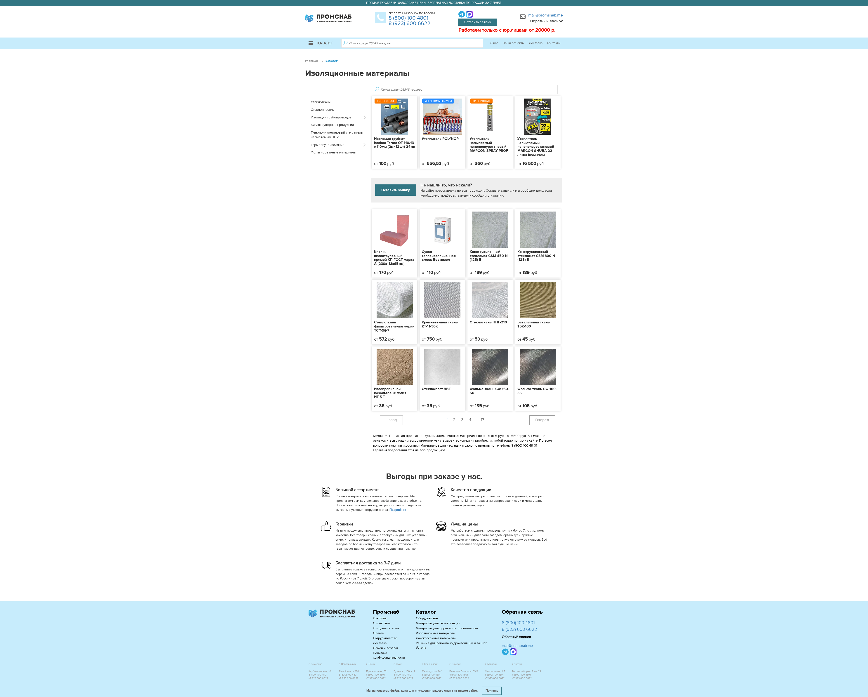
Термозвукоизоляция (327, 145)
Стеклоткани (320, 102)
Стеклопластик (322, 110)
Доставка (535, 43)
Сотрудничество (385, 638)
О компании (382, 623)
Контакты (554, 43)
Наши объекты (513, 43)
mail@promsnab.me (545, 15)
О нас (494, 43)
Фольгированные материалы (333, 152)
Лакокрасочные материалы (436, 638)
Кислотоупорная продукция (332, 125)
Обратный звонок (546, 21)
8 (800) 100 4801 (408, 18)
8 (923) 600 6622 (409, 23)
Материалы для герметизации (438, 623)
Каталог (325, 43)
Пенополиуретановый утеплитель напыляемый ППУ (337, 134)
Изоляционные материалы (435, 633)
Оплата (378, 633)
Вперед (542, 420)
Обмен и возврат (385, 648)
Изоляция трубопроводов (331, 117)
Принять (492, 690)
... (480, 419)
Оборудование (427, 618)
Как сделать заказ (386, 628)
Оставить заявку (477, 22)
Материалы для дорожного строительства (447, 628)
